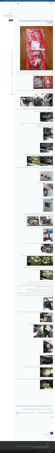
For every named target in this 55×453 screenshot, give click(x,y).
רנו (12, 84)
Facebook (10, 94)
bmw (12, 50)
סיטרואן (12, 70)
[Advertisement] (34, 14)
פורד (12, 76)
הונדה (12, 56)
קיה (12, 82)
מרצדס (12, 64)
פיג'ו (12, 80)
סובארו (12, 66)
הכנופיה (51, 3)
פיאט (12, 78)
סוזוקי (12, 90)
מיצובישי (12, 62)
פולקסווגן (11, 74)
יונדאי (12, 58)
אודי (12, 52)
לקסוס (12, 86)
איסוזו (12, 88)
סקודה (12, 72)
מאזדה (12, 60)
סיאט (12, 68)
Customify (43, 451)
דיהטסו (12, 54)
